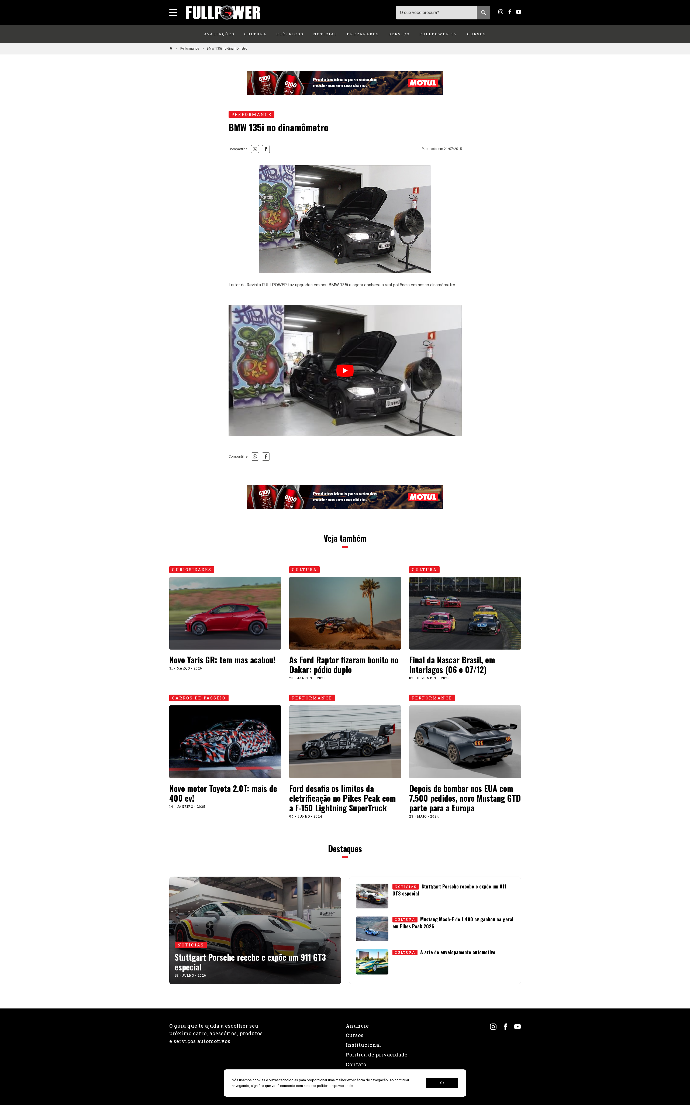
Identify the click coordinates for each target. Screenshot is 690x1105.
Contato (356, 1064)
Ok (442, 1083)
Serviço (399, 34)
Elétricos (290, 34)
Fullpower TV (438, 34)
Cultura (255, 34)
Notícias (325, 34)
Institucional (363, 1045)
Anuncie (357, 1025)
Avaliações (219, 34)
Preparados (363, 34)
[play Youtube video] (345, 370)
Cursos (476, 34)
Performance (190, 48)
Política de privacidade (377, 1054)
